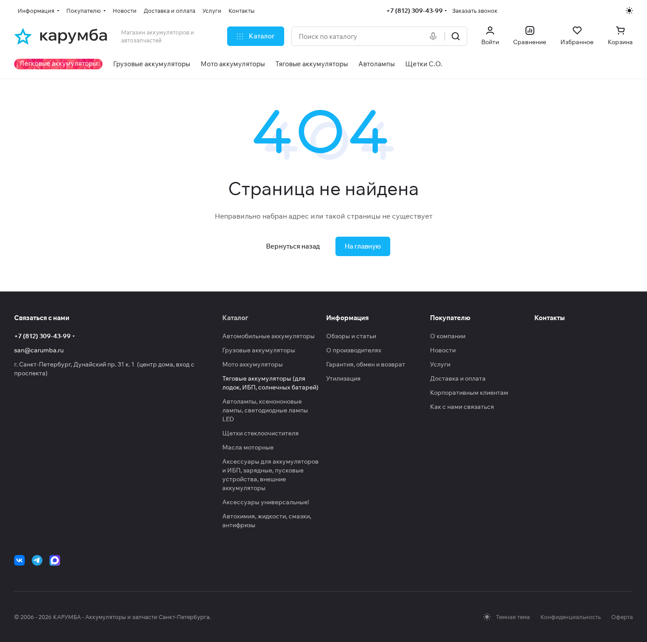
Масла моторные (248, 447)
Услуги (440, 364)
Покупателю (450, 317)
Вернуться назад (293, 246)
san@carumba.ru (39, 350)
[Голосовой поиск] (435, 36)
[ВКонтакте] (19, 560)
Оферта (622, 616)
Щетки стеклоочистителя (260, 433)
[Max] (54, 560)
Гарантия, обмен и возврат (365, 364)
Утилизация (343, 378)
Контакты (549, 317)
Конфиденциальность (570, 616)
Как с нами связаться (462, 407)
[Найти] (456, 36)
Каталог (235, 317)
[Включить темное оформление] (629, 10)
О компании (447, 336)
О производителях (353, 350)
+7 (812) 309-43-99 (414, 11)
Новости (443, 350)
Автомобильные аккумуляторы (268, 336)
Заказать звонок (475, 10)
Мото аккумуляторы (252, 364)
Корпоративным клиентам (469, 393)
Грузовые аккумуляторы (258, 350)
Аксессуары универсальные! (265, 502)
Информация (347, 317)
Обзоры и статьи (351, 336)
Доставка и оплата (458, 378)
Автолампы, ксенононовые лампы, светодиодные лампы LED (265, 410)
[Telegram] (37, 560)
